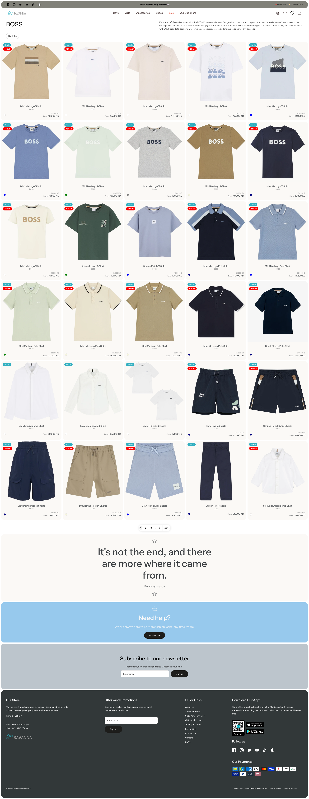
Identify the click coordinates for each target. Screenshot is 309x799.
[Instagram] (14, 5)
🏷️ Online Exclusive (296, 4)
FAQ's (187, 742)
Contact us (190, 733)
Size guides (190, 729)
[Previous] (111, 4)
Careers (189, 737)
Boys (116, 12)
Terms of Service (275, 788)
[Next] (197, 4)
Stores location (192, 711)
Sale (171, 12)
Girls (127, 12)
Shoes (159, 12)
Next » (167, 528)
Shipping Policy (250, 788)
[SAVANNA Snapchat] (39, 5)
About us (189, 707)
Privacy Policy (262, 788)
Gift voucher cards (194, 720)
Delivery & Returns (290, 788)
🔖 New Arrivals (280, 4)
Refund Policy (238, 788)
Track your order (193, 724)
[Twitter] (20, 5)
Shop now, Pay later (194, 715)
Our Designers (188, 12)
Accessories (143, 12)
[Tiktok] (33, 5)
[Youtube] (27, 5)
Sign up (179, 674)
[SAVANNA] (17, 13)
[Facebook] (8, 5)
